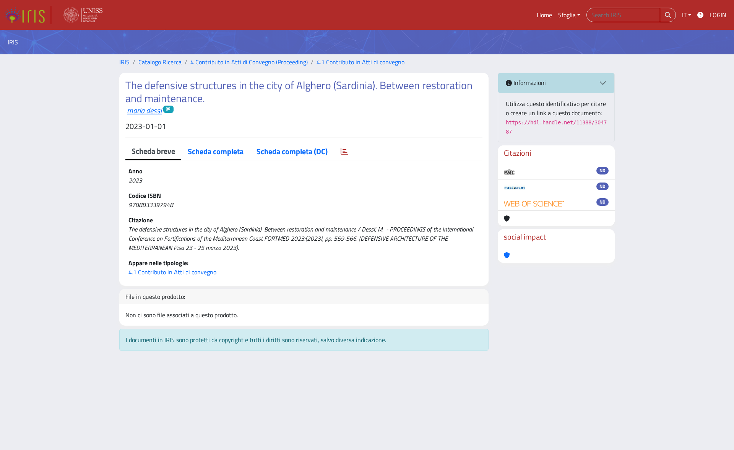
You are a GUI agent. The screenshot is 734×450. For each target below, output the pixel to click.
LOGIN (718, 15)
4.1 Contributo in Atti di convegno (360, 62)
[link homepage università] (83, 15)
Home (544, 15)
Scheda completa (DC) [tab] (292, 151)
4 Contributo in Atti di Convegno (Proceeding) (249, 62)
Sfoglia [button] (567, 15)
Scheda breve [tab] (153, 151)
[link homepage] (28, 15)
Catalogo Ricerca (160, 62)
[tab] (344, 151)
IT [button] (684, 15)
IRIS (124, 62)
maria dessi (144, 110)
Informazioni (529, 82)
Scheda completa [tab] (216, 151)
